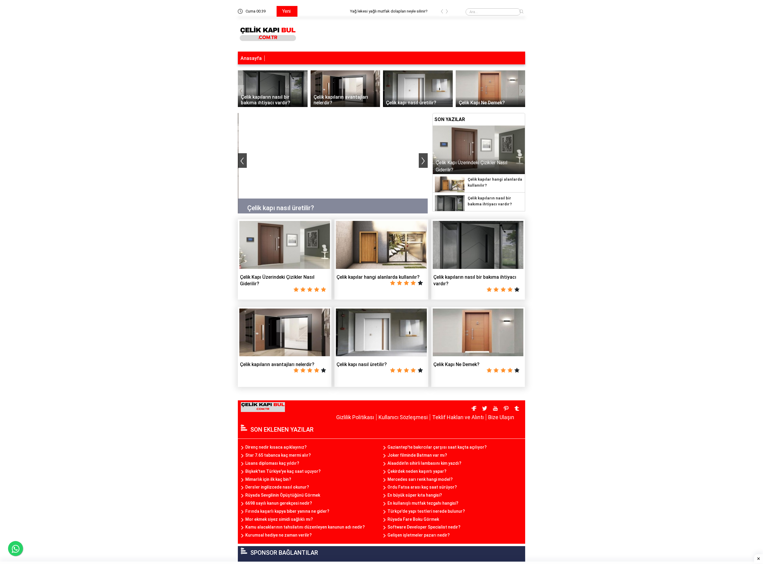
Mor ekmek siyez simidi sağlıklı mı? (279, 519)
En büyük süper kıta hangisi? (414, 495)
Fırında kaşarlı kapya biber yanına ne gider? (287, 511)
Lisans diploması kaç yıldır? (272, 463)
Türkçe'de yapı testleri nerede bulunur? (426, 511)
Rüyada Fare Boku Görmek (413, 519)
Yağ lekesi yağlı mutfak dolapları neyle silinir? (340, 11)
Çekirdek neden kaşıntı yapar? (416, 471)
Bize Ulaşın (501, 417)
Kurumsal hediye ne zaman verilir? (278, 535)
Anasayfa (251, 58)
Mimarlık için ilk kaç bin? (268, 479)
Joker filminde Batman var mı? (417, 455)
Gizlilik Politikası (355, 417)
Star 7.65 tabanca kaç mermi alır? (278, 455)
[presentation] (442, 12)
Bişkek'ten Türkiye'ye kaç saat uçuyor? (283, 471)
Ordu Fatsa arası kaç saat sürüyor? (422, 487)
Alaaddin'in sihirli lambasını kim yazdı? (424, 463)
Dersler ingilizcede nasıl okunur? (277, 487)
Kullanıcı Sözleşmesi (403, 417)
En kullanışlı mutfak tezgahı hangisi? (422, 503)
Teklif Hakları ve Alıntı (458, 417)
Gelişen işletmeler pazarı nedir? (418, 535)
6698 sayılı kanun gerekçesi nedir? (278, 503)
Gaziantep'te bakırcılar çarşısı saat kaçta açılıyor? (437, 447)
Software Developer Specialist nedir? (423, 527)
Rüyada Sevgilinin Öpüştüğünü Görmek (282, 495)
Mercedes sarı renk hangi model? (420, 479)
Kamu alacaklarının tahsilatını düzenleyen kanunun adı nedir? (305, 527)
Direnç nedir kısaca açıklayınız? (276, 447)
